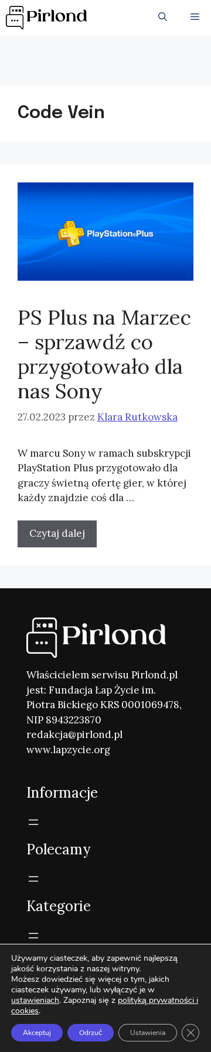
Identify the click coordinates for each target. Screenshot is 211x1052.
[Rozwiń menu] (33, 822)
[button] (163, 17)
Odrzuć (90, 1032)
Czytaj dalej (57, 533)
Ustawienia (147, 1032)
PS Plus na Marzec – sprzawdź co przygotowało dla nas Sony (104, 354)
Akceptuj (37, 1032)
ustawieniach (35, 1000)
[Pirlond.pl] (48, 17)
